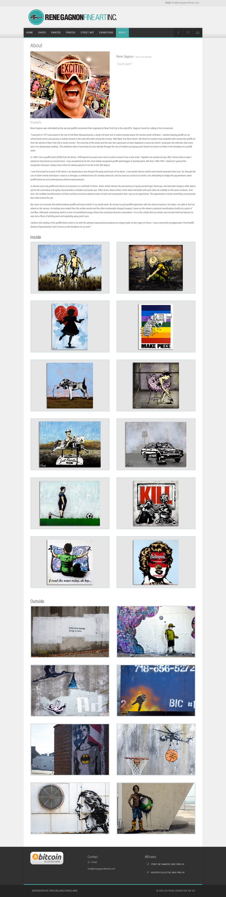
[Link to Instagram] (188, 32)
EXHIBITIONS (106, 32)
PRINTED (70, 32)
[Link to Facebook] (178, 32)
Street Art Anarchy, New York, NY (167, 864)
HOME (29, 32)
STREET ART (87, 32)
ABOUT (122, 32)
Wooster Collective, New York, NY (168, 872)
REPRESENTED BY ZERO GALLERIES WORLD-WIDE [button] (55, 890)
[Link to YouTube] (197, 32)
